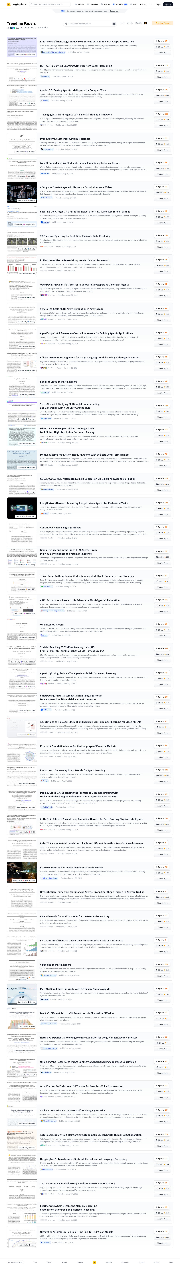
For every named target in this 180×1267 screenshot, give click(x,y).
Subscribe (114, 11)
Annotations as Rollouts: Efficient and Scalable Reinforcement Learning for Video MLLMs (90, 721)
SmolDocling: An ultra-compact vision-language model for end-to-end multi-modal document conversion (71, 697)
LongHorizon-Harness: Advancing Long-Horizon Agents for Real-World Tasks (84, 503)
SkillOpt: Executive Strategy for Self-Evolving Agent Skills (72, 1110)
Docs (135, 4)
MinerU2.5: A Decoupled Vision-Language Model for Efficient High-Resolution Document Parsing (67, 430)
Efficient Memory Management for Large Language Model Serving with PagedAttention (89, 357)
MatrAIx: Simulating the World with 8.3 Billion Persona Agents (75, 989)
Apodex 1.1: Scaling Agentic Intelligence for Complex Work (73, 90)
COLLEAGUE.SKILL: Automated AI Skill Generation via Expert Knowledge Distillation (87, 478)
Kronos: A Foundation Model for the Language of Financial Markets (78, 746)
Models (81, 4)
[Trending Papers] (145, 23)
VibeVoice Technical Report (55, 964)
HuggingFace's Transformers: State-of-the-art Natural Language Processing (83, 1159)
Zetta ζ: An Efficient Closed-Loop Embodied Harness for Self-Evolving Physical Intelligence (91, 819)
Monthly (138, 23)
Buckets (121, 4)
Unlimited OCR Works (52, 624)
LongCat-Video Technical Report (58, 381)
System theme (17, 1262)
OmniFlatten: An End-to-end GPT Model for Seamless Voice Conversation (81, 1086)
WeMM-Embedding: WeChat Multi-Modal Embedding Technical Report (80, 163)
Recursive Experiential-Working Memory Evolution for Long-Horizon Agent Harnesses (88, 1037)
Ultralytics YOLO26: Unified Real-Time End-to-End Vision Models (76, 1231)
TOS (35, 1262)
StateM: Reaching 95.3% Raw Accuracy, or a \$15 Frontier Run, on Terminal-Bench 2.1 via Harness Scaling (72, 648)
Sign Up (168, 4)
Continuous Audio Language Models (60, 527)
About (64, 1262)
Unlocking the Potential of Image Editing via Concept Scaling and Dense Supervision (88, 1061)
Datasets (94, 4)
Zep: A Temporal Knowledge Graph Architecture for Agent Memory (77, 1183)
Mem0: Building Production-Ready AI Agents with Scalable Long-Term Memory (84, 454)
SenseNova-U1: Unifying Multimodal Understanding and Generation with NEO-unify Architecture (70, 405)
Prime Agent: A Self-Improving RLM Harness (65, 138)
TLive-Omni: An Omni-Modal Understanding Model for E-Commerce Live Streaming (87, 576)
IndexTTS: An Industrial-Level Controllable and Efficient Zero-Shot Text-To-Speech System (91, 843)
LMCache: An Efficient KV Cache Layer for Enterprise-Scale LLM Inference (81, 940)
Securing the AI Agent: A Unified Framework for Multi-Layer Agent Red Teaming (85, 211)
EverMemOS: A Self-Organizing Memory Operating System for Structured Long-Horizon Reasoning (68, 1207)
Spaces (107, 4)
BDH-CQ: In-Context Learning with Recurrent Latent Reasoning (76, 65)
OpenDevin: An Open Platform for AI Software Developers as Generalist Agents (84, 284)
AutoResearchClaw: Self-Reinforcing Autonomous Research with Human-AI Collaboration (91, 1134)
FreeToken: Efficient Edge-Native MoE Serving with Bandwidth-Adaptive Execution (87, 41)
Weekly (130, 23)
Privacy (49, 1262)
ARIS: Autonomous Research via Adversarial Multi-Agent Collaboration (80, 600)
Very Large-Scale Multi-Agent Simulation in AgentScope (71, 308)
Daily (122, 23)
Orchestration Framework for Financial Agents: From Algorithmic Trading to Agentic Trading (92, 892)
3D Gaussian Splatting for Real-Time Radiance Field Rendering (75, 236)
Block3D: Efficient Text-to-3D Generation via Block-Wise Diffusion (77, 1013)
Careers (80, 1262)
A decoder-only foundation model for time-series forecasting (74, 916)
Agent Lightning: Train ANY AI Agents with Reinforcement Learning (78, 673)
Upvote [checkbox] (162, 41)
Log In (158, 4)
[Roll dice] (114, 23)
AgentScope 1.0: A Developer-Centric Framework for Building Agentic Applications (86, 333)
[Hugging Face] (94, 1262)
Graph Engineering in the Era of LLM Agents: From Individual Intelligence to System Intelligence (68, 551)
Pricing (143, 4)
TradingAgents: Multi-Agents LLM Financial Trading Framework (76, 114)
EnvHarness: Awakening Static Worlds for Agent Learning (72, 770)
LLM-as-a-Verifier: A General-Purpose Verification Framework (75, 260)
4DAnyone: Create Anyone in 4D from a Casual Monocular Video (76, 187)
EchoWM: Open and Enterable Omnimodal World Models (71, 867)
